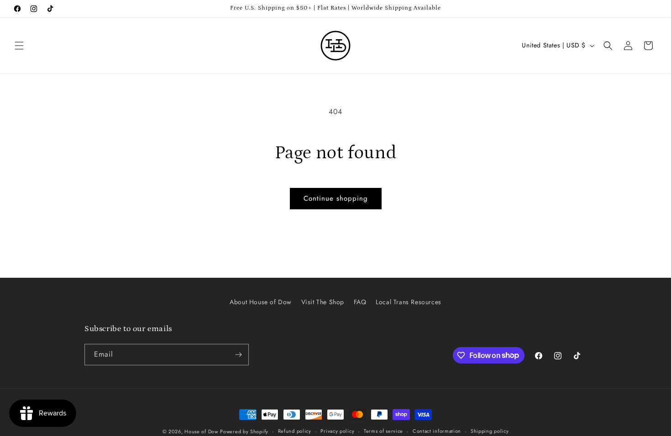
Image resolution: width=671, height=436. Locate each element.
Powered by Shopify (244, 431)
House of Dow (201, 431)
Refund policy (294, 431)
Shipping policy (490, 431)
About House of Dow (261, 301)
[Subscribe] (238, 354)
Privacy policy (337, 431)
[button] (19, 46)
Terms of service (383, 431)
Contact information (437, 431)
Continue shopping (336, 198)
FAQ (360, 301)
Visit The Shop (322, 301)
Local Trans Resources (408, 301)
